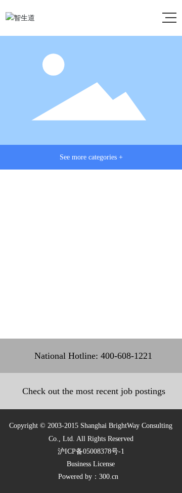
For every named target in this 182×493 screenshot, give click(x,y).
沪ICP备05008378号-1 (91, 451)
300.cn (108, 476)
